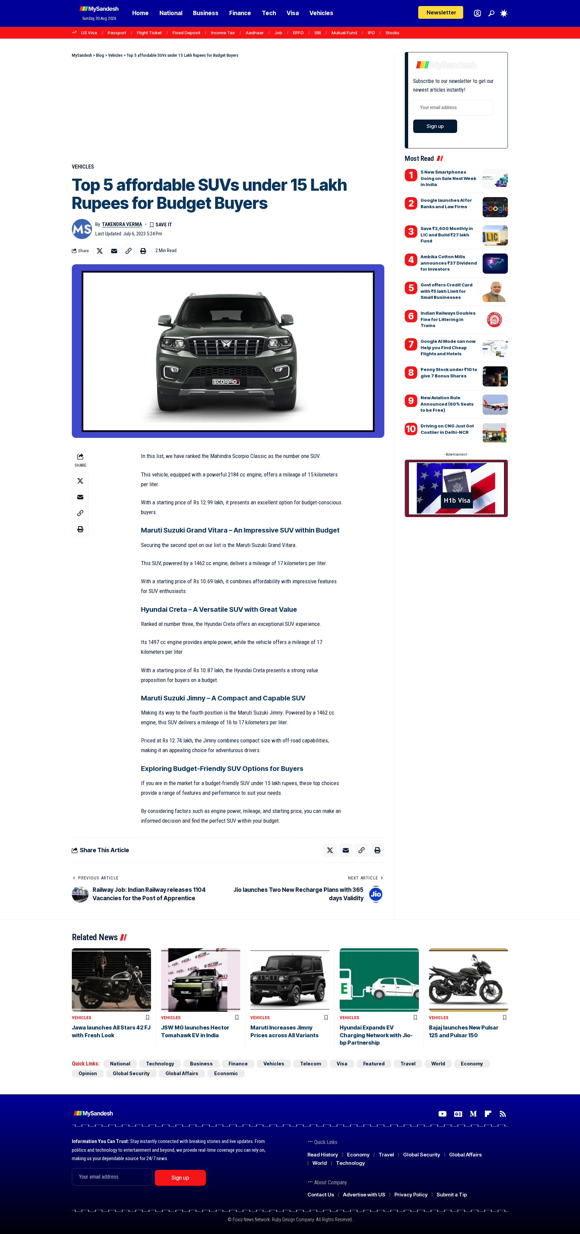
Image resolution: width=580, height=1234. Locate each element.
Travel (408, 1063)
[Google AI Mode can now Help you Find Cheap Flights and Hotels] (495, 348)
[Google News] (458, 1114)
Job (278, 32)
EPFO (298, 32)
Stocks (392, 32)
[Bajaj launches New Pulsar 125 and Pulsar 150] (468, 980)
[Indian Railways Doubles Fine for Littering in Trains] (495, 320)
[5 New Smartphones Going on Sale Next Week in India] (495, 179)
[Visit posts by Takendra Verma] (82, 229)
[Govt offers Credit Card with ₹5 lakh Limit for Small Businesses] (495, 292)
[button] (491, 13)
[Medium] (473, 1114)
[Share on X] (99, 251)
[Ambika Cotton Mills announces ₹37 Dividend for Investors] (495, 264)
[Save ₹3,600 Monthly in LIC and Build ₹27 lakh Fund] (495, 235)
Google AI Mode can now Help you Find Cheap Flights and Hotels (448, 347)
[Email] (114, 251)
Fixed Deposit (186, 32)
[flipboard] (488, 1114)
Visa (342, 1063)
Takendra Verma (122, 224)
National (120, 1063)
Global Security (131, 1073)
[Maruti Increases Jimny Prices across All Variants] (290, 980)
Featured (374, 1063)
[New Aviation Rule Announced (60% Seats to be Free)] (495, 405)
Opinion (88, 1073)
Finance (238, 1063)
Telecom (310, 1063)
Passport (117, 32)
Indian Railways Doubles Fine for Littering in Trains (448, 319)
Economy (472, 1063)
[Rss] (502, 1114)
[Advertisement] (228, 109)
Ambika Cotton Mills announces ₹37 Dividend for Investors (449, 262)
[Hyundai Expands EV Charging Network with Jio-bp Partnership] (379, 980)
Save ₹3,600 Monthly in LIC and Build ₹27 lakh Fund (447, 234)
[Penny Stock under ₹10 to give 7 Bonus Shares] (495, 376)
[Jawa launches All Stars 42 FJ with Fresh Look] (111, 980)
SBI (318, 32)
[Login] (477, 13)
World (438, 1063)
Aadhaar (255, 32)
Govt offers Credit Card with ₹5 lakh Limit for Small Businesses (447, 291)
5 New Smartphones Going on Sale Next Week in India (448, 178)
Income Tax (223, 32)
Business (201, 1063)
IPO (371, 32)
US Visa (89, 32)
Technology (160, 1063)
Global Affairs (181, 1073)
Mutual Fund (344, 32)
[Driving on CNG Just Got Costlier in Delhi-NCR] (495, 433)
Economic (226, 1073)
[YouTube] (442, 1114)
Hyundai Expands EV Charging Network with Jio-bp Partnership (376, 1035)
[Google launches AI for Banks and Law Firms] (495, 207)
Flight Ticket (149, 32)
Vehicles (83, 167)
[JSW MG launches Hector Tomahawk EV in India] (200, 980)
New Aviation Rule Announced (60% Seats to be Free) (447, 403)
